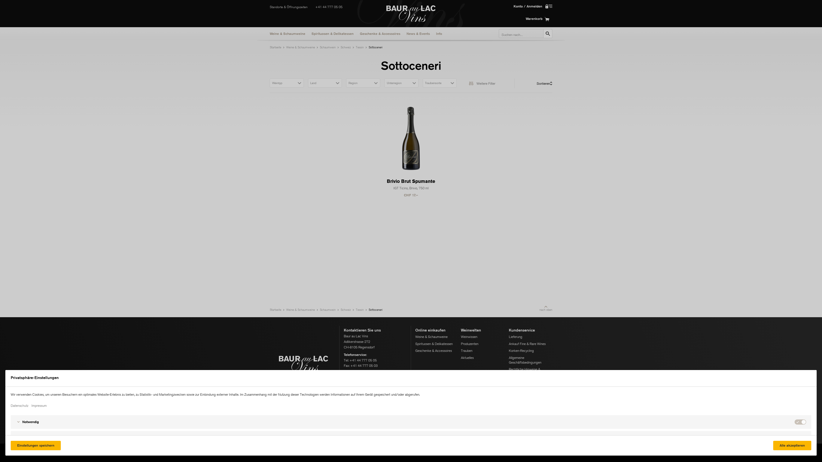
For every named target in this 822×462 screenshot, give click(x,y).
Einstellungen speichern (35, 445)
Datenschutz (19, 405)
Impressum (39, 405)
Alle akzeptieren (792, 445)
